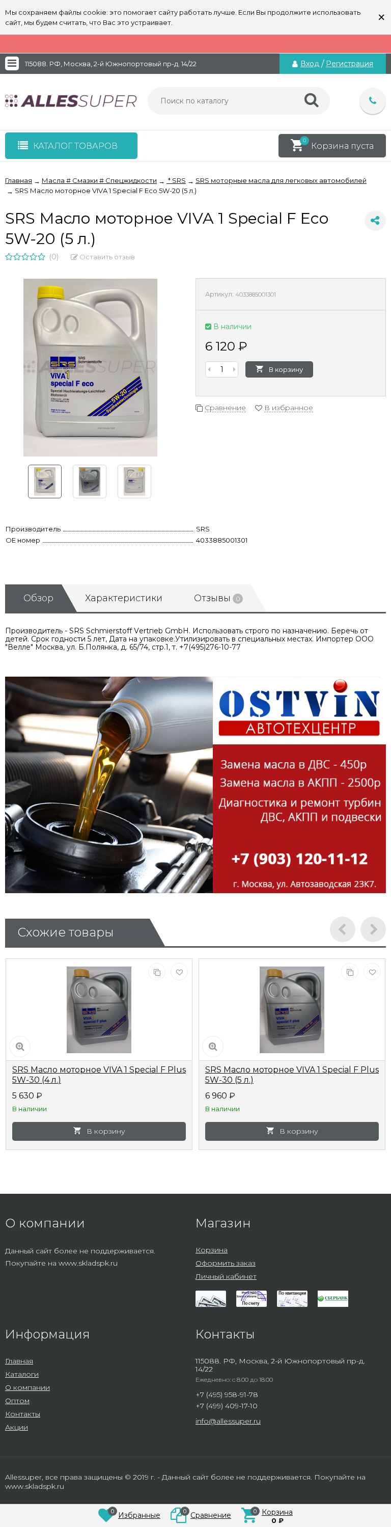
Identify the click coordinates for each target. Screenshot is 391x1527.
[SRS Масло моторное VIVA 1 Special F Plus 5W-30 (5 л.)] (292, 1010)
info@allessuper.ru (228, 1421)
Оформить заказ (226, 1263)
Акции (16, 1427)
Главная (19, 1360)
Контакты (22, 1413)
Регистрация (349, 64)
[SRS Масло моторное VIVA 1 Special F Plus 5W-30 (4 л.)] (99, 1010)
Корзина (212, 1249)
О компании (27, 1387)
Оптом (17, 1400)
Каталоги (22, 1374)
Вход (309, 64)
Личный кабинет (226, 1276)
